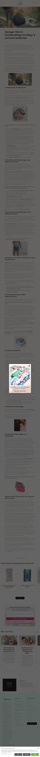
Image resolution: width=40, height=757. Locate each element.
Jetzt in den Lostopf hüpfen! (20, 391)
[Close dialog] (30, 365)
